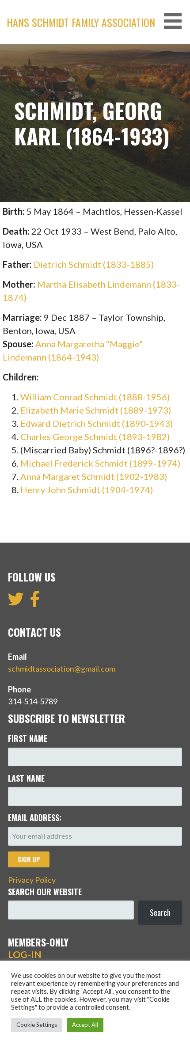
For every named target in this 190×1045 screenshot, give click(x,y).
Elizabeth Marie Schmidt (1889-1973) (95, 410)
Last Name (26, 778)
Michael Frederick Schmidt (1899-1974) (100, 463)
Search (160, 912)
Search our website (45, 891)
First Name (27, 738)
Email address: (34, 817)
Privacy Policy (32, 880)
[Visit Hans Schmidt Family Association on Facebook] (35, 602)
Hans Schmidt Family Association (81, 22)
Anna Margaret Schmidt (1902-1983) (93, 476)
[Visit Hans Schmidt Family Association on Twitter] (16, 602)
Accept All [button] (85, 1024)
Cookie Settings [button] (36, 1024)
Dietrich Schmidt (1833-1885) (94, 264)
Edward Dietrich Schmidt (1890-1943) (96, 423)
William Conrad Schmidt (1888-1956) (95, 396)
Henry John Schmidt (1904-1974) (86, 489)
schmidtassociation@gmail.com (61, 668)
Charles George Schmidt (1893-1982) (95, 436)
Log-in (25, 954)
